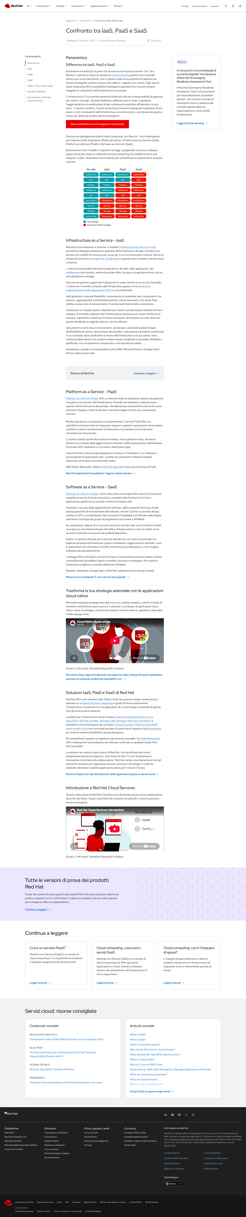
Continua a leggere (145, 373)
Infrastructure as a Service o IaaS (137, 247)
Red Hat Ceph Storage (112, 720)
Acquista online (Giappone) (96, 1141)
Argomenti (71, 20)
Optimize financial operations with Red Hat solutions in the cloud (66, 1082)
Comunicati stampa (212, 1153)
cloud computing (120, 75)
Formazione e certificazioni (56, 1132)
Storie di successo (172, 1163)
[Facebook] (179, 1115)
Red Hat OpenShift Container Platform (52, 1069)
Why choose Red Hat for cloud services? (152, 1049)
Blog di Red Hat (90, 1202)
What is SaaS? (138, 1039)
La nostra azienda (171, 1153)
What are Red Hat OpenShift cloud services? (155, 1054)
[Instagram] (193, 1115)
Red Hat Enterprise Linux (16, 1136)
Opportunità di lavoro (45, 1202)
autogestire (154, 728)
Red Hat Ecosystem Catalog (56, 1153)
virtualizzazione (113, 258)
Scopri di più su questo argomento (150, 1091)
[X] (186, 1115)
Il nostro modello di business (176, 1158)
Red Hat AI (9, 1132)
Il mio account (50, 1136)
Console (185, 6)
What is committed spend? (145, 1044)
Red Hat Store (90, 1136)
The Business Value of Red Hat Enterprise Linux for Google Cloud (66, 1039)
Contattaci (76, 1202)
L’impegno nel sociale (213, 1163)
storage (95, 258)
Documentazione (199, 6)
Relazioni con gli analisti (174, 1168)
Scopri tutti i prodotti (14, 1149)
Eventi (59, 1202)
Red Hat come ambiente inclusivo (113, 1202)
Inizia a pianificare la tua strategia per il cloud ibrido (97, 124)
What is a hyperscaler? (142, 1059)
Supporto (215, 6)
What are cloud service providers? (148, 1074)
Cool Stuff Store (135, 1202)
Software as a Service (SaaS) (82, 493)
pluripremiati (169, 1145)
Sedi (67, 1202)
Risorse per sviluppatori (54, 1145)
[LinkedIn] (165, 1115)
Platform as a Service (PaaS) (82, 398)
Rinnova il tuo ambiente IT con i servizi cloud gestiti (95, 577)
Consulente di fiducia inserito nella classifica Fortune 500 (193, 1139)
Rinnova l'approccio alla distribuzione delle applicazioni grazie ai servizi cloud (110, 774)
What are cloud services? (144, 1079)
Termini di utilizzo (44, 1211)
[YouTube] (172, 1115)
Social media (129, 1145)
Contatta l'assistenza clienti (136, 1136)
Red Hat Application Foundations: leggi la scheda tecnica (99, 473)
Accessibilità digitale (93, 1211)
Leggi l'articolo (38, 982)
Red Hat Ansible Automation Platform (21, 1145)
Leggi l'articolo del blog (190, 123)
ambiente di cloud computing (96, 703)
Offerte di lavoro (211, 1168)
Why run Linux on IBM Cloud (146, 1064)
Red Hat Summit (151, 1202)
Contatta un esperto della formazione (140, 1141)
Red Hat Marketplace (148, 738)
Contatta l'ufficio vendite (135, 1132)
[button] (154, 40)
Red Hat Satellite (89, 720)
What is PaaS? (138, 1034)
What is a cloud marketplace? (146, 1084)
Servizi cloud (85, 20)
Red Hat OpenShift (114, 466)
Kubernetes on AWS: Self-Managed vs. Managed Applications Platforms (170, 1069)
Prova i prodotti (91, 1132)
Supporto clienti (51, 1141)
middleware (72, 272)
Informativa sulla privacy (24, 1211)
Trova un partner (51, 1149)
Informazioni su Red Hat (24, 1202)
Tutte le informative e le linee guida (68, 1211)
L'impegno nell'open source (216, 1158)
